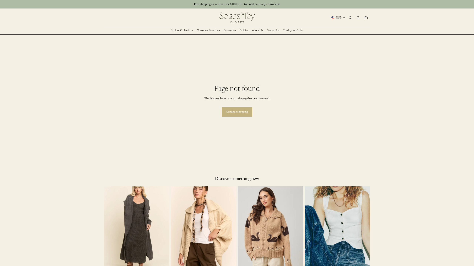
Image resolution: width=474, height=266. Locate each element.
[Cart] (366, 18)
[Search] (350, 18)
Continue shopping (237, 112)
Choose (166, 262)
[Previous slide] (176, 227)
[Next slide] (230, 227)
